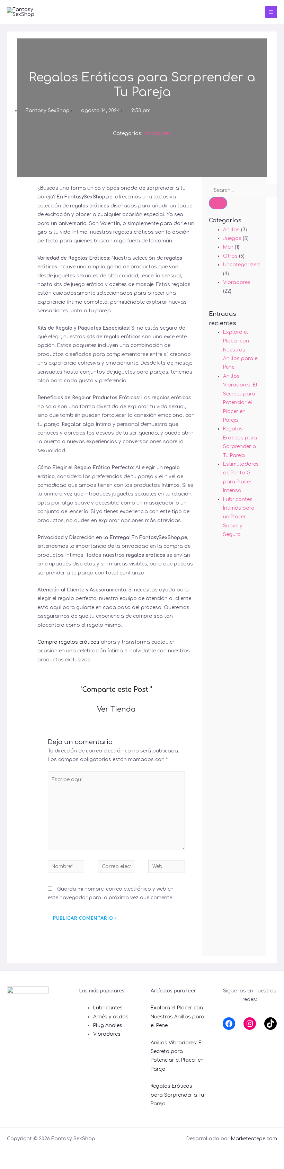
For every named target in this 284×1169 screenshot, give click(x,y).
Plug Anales (107, 1025)
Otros (230, 256)
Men (228, 247)
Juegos (232, 238)
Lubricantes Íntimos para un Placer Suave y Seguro (239, 517)
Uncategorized (241, 264)
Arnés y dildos (110, 1016)
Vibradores (157, 133)
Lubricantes (108, 1007)
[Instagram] (249, 1023)
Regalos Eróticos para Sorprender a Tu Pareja (177, 1094)
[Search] (218, 203)
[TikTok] (270, 1023)
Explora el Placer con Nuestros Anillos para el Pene (241, 350)
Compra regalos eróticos (68, 642)
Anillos (231, 229)
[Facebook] (229, 1023)
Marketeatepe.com (254, 1138)
